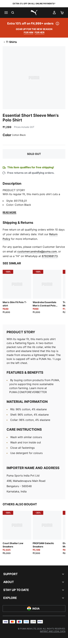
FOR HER (39, 32)
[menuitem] (52, 631)
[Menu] (6, 12)
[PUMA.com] (34, 12)
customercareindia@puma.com (37, 251)
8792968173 (50, 256)
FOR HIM (28, 32)
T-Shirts (11, 42)
